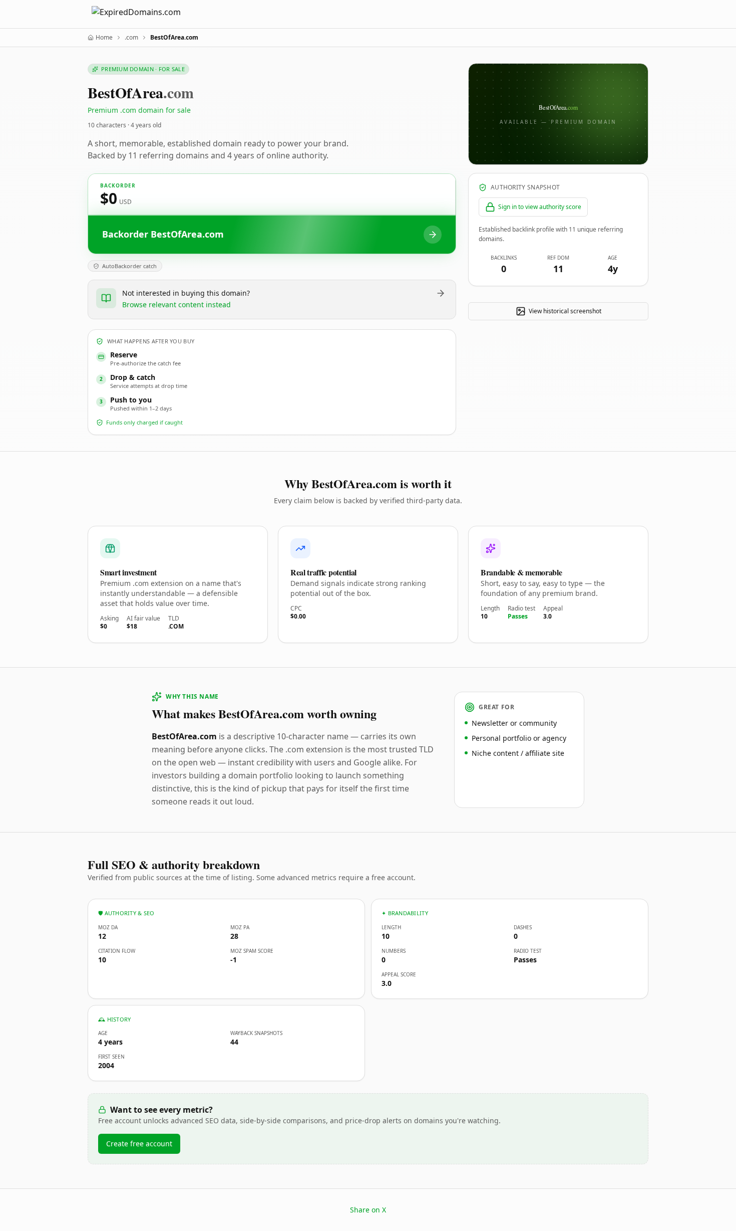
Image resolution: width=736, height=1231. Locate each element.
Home (104, 38)
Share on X (368, 1209)
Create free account (139, 1143)
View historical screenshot (565, 311)
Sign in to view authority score (539, 206)
